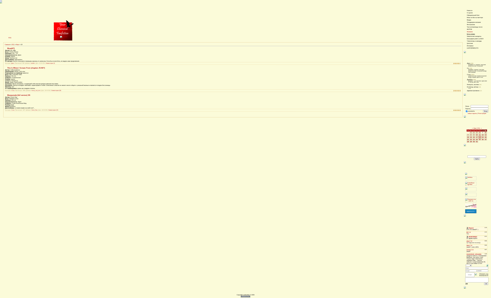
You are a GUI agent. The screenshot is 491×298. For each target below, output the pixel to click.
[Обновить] (487, 265)
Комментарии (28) (56, 90)
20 (485, 137)
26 (482, 139)
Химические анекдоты (474, 36)
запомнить (471, 111)
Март (17, 44)
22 (471, 139)
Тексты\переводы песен (474, 27)
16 (474, 137)
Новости (469, 10)
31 (477, 141)
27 (485, 139)
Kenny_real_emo (36, 90)
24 (477, 139)
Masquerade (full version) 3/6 (18, 95)
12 (482, 135)
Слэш (12, 90)
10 (477, 135)
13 (485, 135)
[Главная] (63, 36)
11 (480, 135)
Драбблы (470, 79)
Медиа (469, 20)
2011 (13, 44)
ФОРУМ (469, 29)
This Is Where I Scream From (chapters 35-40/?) (26, 68)
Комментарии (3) (50, 63)
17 (477, 137)
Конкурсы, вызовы (473, 84)
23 (474, 139)
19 (482, 137)
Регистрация (482, 113)
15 (471, 137)
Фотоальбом (471, 24)
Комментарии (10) (53, 110)
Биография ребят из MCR (475, 39)
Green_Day (34, 110)
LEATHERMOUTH (472, 48)
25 (480, 139)
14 (468, 137)
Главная (7, 44)
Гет (468, 68)
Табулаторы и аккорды (474, 41)
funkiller (33, 63)
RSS (9, 37)
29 (471, 141)
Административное (473, 90)
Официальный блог (473, 15)
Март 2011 (476, 128)
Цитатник (470, 43)
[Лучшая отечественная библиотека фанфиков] (470, 207)
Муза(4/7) (11, 48)
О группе (470, 13)
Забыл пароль (472, 113)
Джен (12, 63)
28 (468, 141)
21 (468, 139)
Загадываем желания (474, 22)
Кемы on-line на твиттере (475, 17)
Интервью (470, 46)
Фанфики (470, 31)
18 (480, 137)
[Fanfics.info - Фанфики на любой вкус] (470, 212)
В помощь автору (472, 87)
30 (474, 141)
